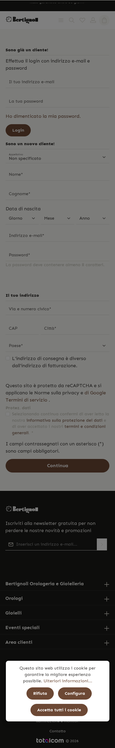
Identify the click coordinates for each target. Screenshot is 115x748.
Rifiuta (40, 693)
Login (18, 130)
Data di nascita (23, 209)
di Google (95, 393)
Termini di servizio (26, 400)
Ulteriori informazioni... (68, 680)
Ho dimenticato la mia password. (43, 116)
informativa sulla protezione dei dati (64, 420)
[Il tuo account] (93, 20)
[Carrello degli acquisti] (104, 20)
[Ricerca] (71, 20)
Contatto (57, 731)
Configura (75, 693)
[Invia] (102, 544)
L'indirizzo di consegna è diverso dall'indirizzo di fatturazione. (49, 362)
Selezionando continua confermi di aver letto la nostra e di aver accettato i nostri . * (60, 423)
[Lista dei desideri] (82, 20)
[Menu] (61, 20)
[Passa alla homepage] (22, 20)
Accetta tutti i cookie (59, 709)
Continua (57, 466)
